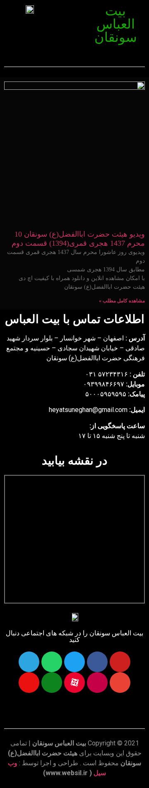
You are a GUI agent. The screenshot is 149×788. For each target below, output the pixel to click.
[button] (71, 11)
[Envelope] (120, 682)
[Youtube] (120, 661)
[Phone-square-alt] (51, 682)
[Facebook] (97, 661)
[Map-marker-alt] (29, 682)
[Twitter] (74, 661)
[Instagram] (97, 682)
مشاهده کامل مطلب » (122, 301)
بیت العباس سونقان (115, 24)
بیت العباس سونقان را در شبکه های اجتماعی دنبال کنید (74, 636)
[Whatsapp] (51, 661)
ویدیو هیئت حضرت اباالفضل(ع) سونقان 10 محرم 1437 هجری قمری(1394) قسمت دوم (78, 238)
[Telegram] (29, 661)
